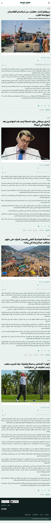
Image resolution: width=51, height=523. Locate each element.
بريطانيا (24, 230)
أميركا (29, 230)
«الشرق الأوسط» (44, 57)
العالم (48, 8)
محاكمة (42, 354)
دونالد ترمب (41, 230)
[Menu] (49, 3)
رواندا (25, 354)
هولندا (30, 354)
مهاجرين (35, 230)
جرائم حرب (36, 354)
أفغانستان (42, 109)
